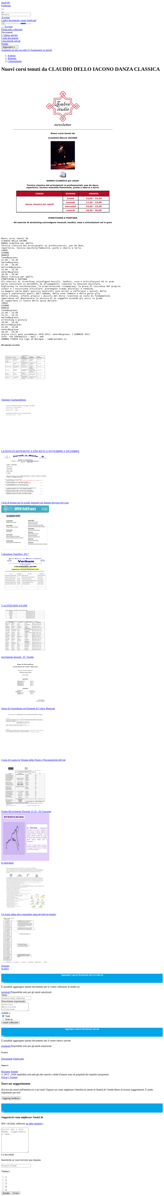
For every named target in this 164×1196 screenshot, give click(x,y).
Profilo (4, 44)
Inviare (16, 1193)
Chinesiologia (15, 61)
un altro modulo (34, 1123)
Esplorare (6, 5)
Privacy (5, 1077)
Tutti (7, 1016)
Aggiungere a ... (10, 47)
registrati (6, 992)
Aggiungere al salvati (41, 50)
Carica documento (10, 20)
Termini (13, 1077)
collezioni (17, 29)
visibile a (5, 1013)
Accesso (5, 17)
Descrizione (13, 1001)
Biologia (12, 58)
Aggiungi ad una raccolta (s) (15, 50)
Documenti (6, 1058)
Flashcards (7, 29)
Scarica (5, 968)
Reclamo (5, 1071)
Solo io (8, 1019)
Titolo (4, 995)
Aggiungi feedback (11, 1098)
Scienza (12, 55)
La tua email (7, 1154)
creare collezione (10, 1022)
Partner (14, 1071)
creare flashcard (28, 20)
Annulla (6, 1193)
